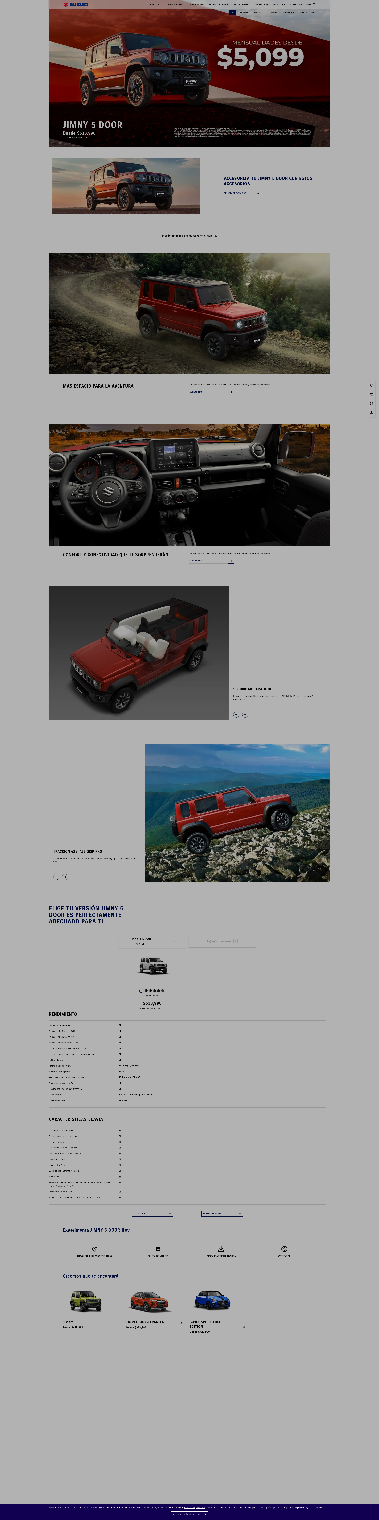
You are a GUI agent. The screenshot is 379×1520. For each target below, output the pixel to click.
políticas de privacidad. (194, 1507)
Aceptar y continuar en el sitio (186, 1514)
